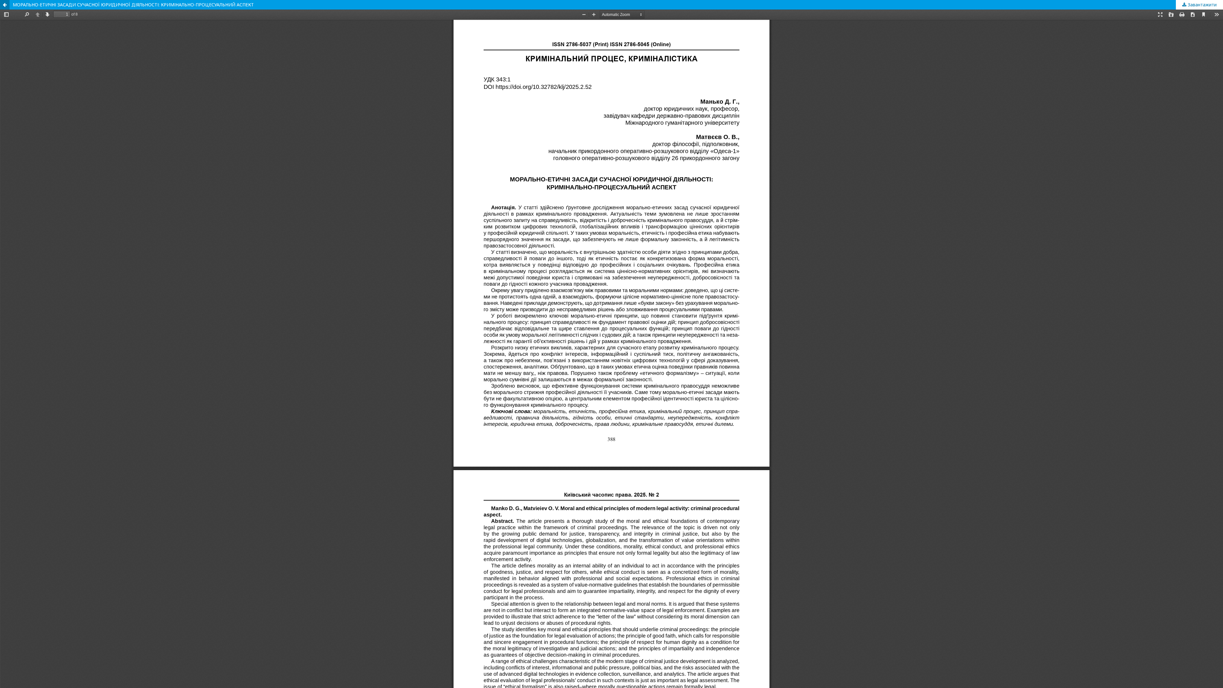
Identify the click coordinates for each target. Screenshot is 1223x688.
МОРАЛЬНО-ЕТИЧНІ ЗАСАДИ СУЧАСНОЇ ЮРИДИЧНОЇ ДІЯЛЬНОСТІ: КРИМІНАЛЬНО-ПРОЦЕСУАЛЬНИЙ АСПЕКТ (133, 5)
